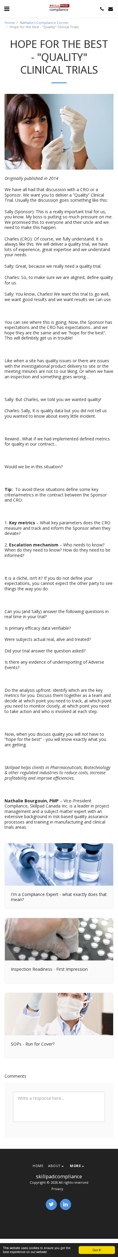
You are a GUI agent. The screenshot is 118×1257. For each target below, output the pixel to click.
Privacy (57, 1188)
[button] (7, 8)
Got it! (97, 1250)
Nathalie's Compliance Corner (44, 22)
